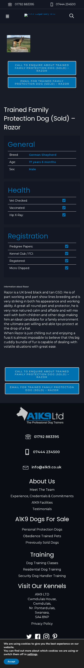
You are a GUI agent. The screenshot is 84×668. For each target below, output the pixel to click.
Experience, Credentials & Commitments (42, 496)
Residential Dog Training (42, 569)
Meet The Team (42, 490)
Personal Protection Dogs (42, 529)
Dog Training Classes (42, 563)
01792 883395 (24, 4)
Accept (11, 661)
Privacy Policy (42, 623)
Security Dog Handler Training (42, 576)
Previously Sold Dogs (42, 542)
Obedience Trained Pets (42, 536)
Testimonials (42, 509)
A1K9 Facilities (42, 502)
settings (32, 654)
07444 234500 (66, 4)
